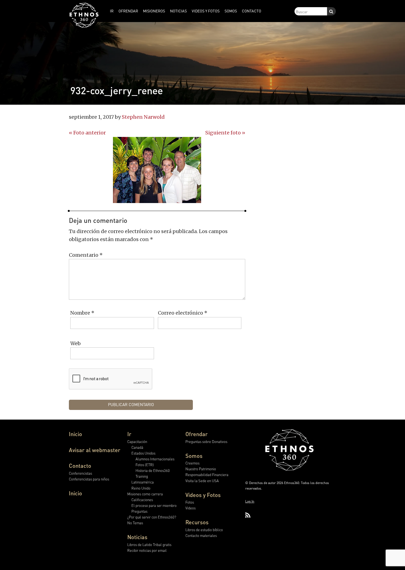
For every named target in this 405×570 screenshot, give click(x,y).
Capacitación (137, 441)
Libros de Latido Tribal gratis (149, 544)
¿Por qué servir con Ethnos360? (151, 517)
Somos (193, 455)
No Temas (135, 522)
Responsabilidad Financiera (206, 474)
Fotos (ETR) (145, 464)
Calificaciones (142, 499)
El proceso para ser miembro (154, 505)
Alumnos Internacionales (155, 458)
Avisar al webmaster (94, 449)
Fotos (189, 502)
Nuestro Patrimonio (200, 468)
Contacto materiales (201, 535)
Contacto (80, 465)
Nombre (82, 313)
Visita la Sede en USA (202, 480)
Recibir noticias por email (147, 550)
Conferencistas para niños (89, 479)
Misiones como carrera (145, 493)
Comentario (86, 255)
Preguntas (139, 511)
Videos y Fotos (203, 494)
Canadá (137, 447)
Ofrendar (196, 433)
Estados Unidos (143, 453)
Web (75, 343)
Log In (249, 501)
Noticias (137, 537)
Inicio (75, 433)
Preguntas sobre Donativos (206, 441)
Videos (190, 508)
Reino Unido (140, 488)
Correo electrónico (182, 313)
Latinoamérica (142, 482)
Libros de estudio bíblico (204, 529)
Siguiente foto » (225, 132)
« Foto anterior (87, 132)
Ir (129, 433)
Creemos (192, 463)
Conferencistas (80, 473)
